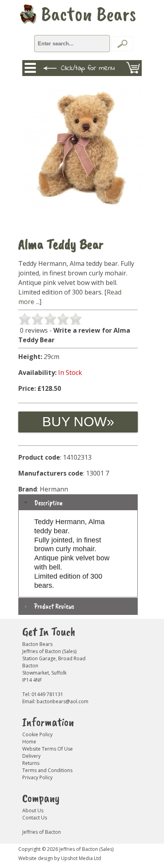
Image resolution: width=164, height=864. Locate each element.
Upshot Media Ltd (81, 858)
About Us (32, 810)
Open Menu (30, 68)
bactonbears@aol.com (62, 701)
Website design (35, 858)
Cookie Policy (37, 734)
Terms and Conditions (47, 770)
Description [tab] (48, 502)
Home (29, 741)
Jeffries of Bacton (41, 832)
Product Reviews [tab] (54, 606)
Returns (30, 763)
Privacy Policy (37, 777)
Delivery (31, 756)
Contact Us (34, 817)
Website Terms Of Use (47, 748)
